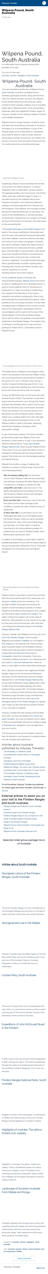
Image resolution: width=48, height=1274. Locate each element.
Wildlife (19, 1251)
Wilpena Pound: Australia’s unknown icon (20, 831)
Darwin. (25, 659)
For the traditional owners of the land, (17, 278)
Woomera (21, 653)
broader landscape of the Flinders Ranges (22, 229)
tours (10, 725)
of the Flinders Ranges (18, 702)
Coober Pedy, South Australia (19, 975)
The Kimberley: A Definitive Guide (17, 751)
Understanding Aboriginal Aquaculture (19, 764)
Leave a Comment (24, 1258)
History (25, 1249)
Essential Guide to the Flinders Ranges (19, 813)
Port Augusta (7, 644)
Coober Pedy (7, 653)
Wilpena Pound (29, 281)
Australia (5, 76)
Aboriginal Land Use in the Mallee (17, 761)
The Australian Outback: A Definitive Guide (21, 773)
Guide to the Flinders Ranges (15, 822)
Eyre (23, 662)
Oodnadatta (7, 656)
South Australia (32, 76)
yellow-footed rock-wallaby (26, 614)
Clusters (13, 76)
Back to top (40, 1268)
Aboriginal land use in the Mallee (21, 923)
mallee (13, 601)
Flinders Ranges (31, 680)
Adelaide (25, 641)
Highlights (21, 76)
